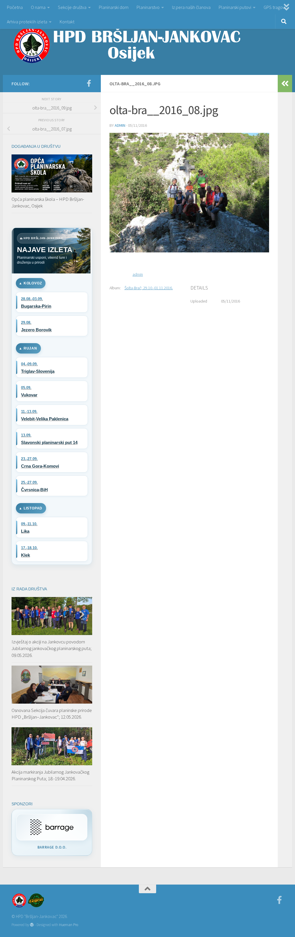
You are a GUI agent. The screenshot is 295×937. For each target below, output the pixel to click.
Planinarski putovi (235, 7)
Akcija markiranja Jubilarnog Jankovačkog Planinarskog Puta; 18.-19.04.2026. (50, 775)
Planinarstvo (148, 7)
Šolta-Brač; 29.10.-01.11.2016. (148, 287)
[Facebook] (88, 83)
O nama (38, 7)
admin (120, 125)
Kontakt (67, 21)
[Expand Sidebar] (285, 83)
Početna (15, 7)
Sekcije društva (72, 7)
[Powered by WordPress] (32, 925)
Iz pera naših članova (191, 7)
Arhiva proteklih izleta (27, 21)
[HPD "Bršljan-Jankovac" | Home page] (127, 44)
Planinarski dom (113, 7)
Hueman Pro (68, 924)
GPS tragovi (274, 7)
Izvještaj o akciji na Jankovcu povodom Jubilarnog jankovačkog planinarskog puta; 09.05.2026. (52, 648)
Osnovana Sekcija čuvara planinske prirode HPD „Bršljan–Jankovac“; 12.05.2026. (52, 713)
